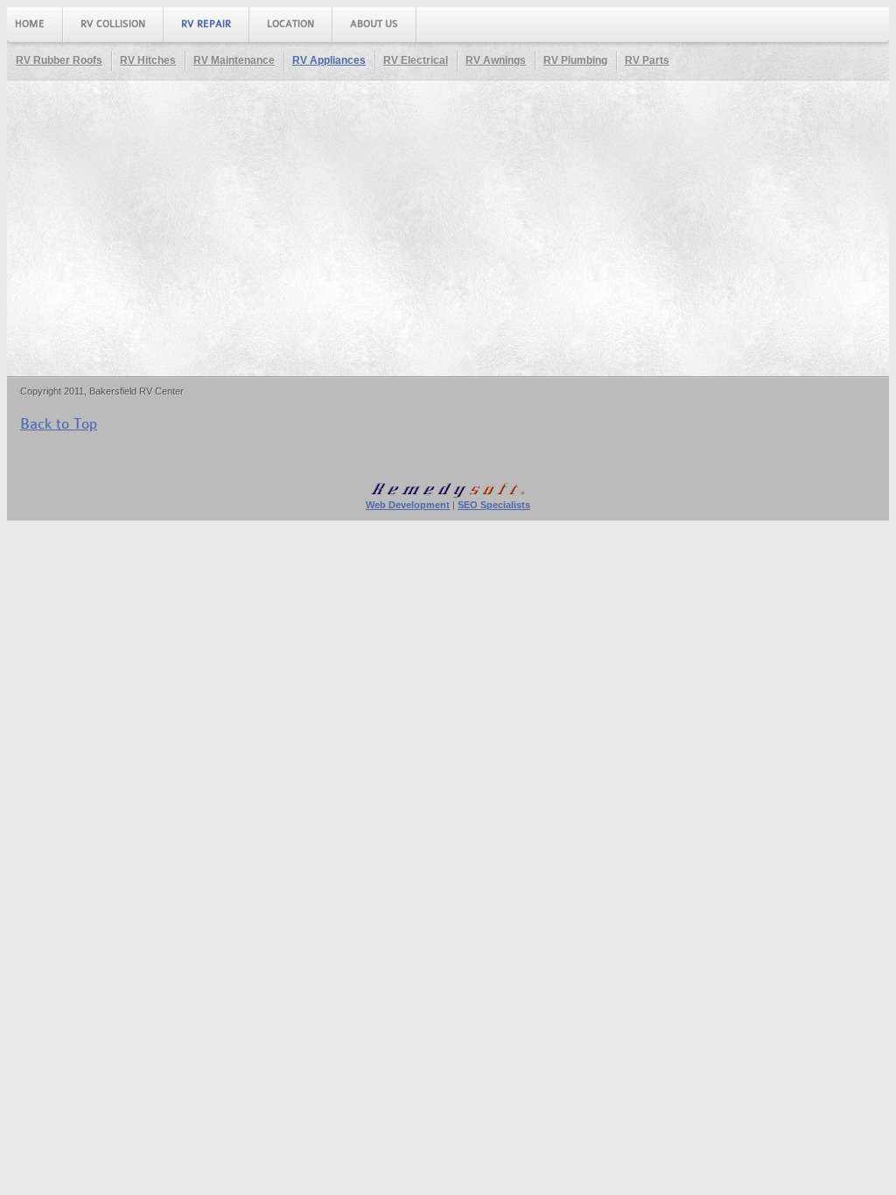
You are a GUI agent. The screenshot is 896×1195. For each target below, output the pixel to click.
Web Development (408, 505)
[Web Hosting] (448, 495)
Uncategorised (155, 354)
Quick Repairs (87, 230)
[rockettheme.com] (824, 458)
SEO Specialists (494, 505)
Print (871, 277)
